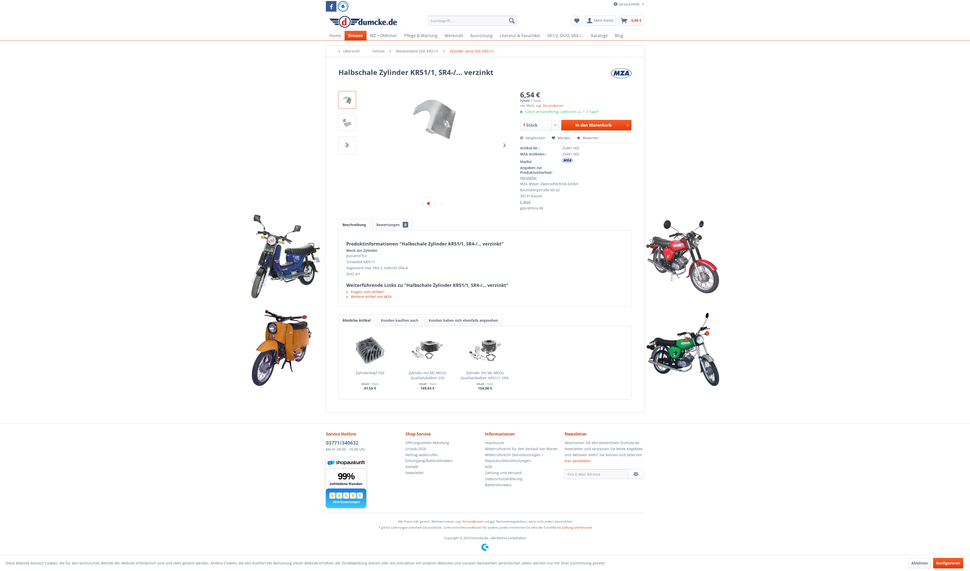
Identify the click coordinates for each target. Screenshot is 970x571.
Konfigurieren (948, 563)
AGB (488, 466)
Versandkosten (472, 521)
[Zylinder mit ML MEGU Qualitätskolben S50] (428, 350)
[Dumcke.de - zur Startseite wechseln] (363, 22)
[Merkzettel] (576, 21)
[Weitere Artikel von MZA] (621, 77)
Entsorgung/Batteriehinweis (429, 460)
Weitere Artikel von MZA (371, 296)
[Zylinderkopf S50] (370, 350)
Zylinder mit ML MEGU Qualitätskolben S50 (427, 375)
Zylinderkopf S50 (370, 372)
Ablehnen (919, 563)
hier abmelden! (578, 460)
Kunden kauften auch (399, 320)
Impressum (494, 442)
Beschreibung (354, 224)
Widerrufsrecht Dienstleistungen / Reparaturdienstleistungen (514, 457)
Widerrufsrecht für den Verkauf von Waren (521, 448)
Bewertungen (391, 224)
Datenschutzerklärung (504, 478)
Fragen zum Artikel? (367, 291)
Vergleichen (534, 137)
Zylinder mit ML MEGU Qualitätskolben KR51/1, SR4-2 (485, 375)
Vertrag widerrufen (421, 454)
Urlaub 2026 (415, 448)
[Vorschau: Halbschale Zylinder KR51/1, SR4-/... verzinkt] (347, 100)
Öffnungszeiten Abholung (427, 442)
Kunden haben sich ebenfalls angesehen (463, 320)
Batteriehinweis (498, 484)
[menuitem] (472, 23)
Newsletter (414, 472)
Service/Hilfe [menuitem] (629, 4)
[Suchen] (511, 21)
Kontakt (411, 466)
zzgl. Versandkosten (550, 105)
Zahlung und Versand (503, 472)
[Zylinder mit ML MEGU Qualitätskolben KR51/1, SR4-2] (485, 350)
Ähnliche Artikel (357, 320)
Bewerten (590, 137)
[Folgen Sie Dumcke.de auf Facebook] (331, 6)
